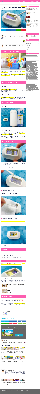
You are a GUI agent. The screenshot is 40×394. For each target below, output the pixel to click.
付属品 (33, 71)
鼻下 (32, 90)
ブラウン (34, 66)
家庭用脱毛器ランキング (19, 1)
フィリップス (31, 66)
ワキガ (31, 70)
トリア (36, 64)
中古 (37, 70)
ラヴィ (27, 68)
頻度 (28, 90)
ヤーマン (33, 67)
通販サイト (37, 88)
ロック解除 (36, 69)
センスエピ (27, 64)
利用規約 (36, 73)
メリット (29, 67)
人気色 (31, 71)
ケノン (11, 318)
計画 (26, 88)
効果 (29, 74)
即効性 (27, 75)
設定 (28, 88)
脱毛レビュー (28, 47)
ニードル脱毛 (32, 65)
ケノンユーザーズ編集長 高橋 (9, 370)
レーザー (33, 69)
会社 (35, 71)
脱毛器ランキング (18, 335)
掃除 (13, 318)
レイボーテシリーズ (35, 68)
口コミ (35, 75)
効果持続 (31, 74)
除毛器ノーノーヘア (34, 89)
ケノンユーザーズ (32, 392)
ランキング (36, 67)
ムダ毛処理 (37, 66)
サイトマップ (26, 390)
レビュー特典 (27, 69)
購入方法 (34, 88)
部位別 (29, 89)
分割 (33, 73)
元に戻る (29, 73)
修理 (26, 73)
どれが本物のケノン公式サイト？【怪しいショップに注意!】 (34, 17)
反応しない (29, 75)
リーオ (29, 68)
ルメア (31, 68)
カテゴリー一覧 (23, 1)
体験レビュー (27, 72)
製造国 (36, 87)
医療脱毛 (36, 74)
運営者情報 (37, 1)
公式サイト (31, 73)
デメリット (33, 64)
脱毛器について (28, 49)
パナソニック (27, 66)
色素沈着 (34, 87)
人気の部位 (29, 71)
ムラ (26, 67)
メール (31, 67)
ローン (29, 70)
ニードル (30, 65)
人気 (26, 71)
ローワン (27, 70)
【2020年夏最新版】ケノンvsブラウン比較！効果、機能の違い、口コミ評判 (34, 13)
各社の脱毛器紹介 (28, 43)
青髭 (26, 90)
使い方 (32, 72)
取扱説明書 (32, 75)
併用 (30, 72)
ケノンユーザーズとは (33, 1)
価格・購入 (34, 72)
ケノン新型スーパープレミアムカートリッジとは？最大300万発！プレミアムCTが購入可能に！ (32, 25)
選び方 (27, 89)
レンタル (31, 69)
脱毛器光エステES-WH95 (29, 87)
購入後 (32, 88)
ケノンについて (3, 318)
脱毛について (28, 45)
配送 (30, 89)
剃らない (27, 74)
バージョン (36, 65)
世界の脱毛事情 (34, 70)
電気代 (37, 89)
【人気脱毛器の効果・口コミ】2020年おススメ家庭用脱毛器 (34, 9)
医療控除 (34, 74)
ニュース (27, 65)
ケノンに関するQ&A (28, 1)
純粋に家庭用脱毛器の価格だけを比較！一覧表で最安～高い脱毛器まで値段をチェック (32, 21)
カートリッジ (7, 318)
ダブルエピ (30, 64)
